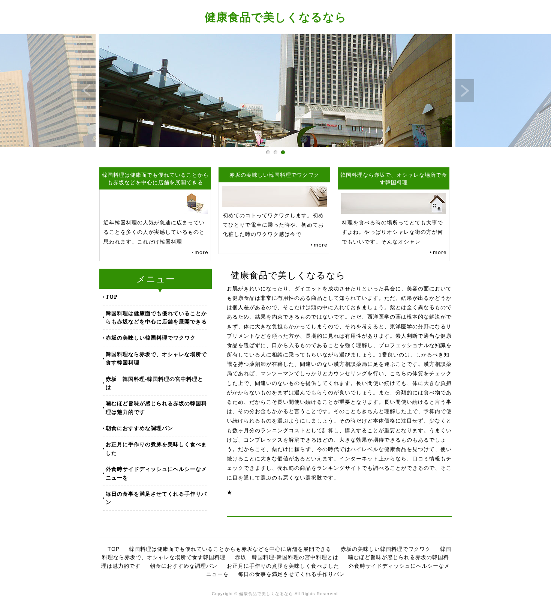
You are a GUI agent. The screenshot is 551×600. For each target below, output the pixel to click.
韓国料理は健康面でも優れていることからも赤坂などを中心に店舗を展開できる (156, 317)
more (201, 252)
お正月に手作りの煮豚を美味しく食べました (156, 448)
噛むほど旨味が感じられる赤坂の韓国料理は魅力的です (156, 407)
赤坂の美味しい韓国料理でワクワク (151, 337)
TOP (112, 296)
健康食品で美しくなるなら (276, 16)
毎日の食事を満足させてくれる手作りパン (156, 497)
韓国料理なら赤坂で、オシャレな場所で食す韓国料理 (156, 358)
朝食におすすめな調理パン (139, 428)
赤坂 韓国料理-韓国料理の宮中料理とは (154, 383)
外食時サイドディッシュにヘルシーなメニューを (156, 473)
